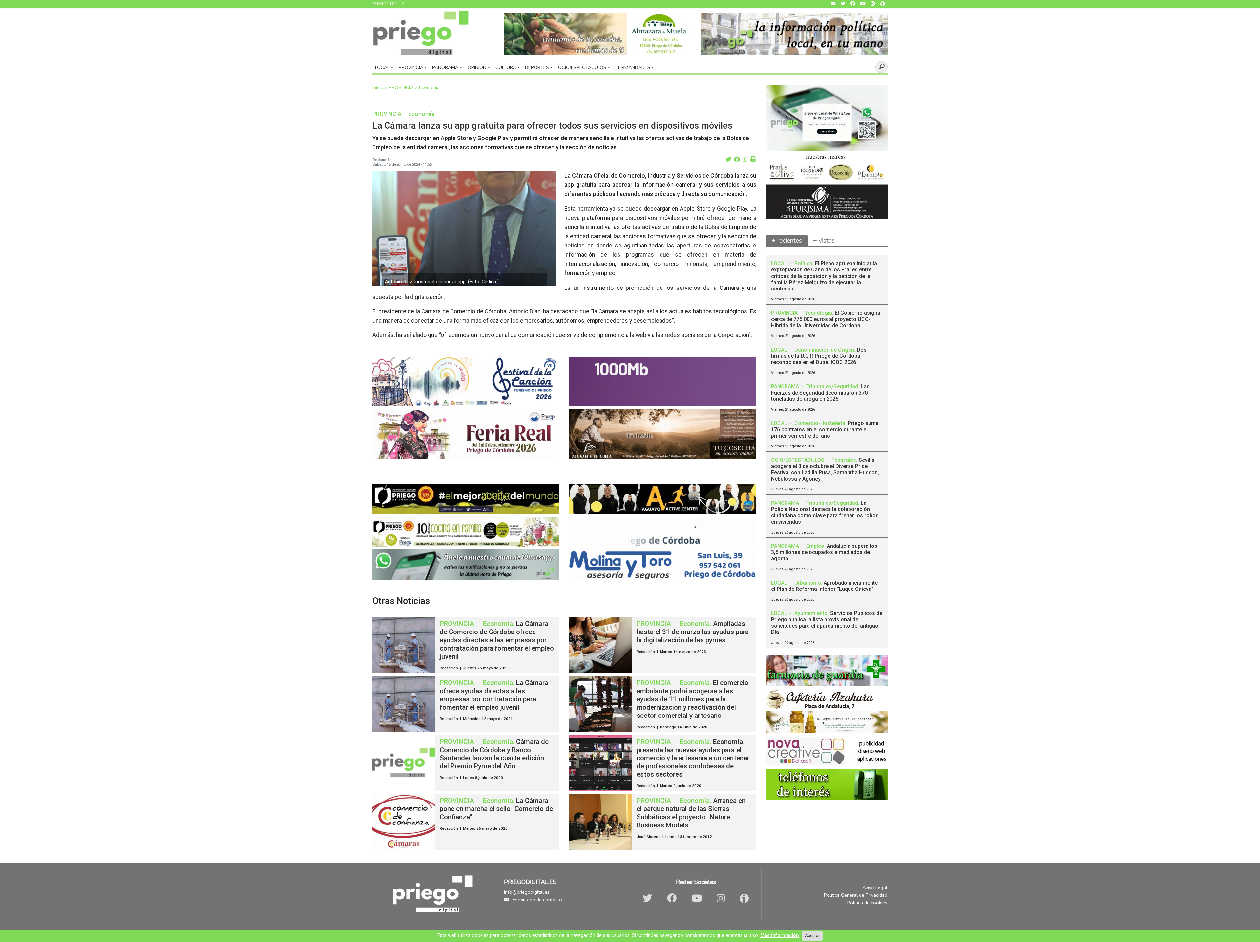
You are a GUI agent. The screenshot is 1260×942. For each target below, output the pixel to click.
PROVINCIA (402, 87)
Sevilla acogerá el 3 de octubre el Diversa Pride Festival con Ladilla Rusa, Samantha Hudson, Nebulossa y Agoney (825, 469)
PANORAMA (785, 386)
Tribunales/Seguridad (832, 386)
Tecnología (818, 313)
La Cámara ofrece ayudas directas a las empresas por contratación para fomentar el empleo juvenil (494, 695)
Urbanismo (807, 583)
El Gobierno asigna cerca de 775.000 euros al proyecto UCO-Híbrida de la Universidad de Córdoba (825, 319)
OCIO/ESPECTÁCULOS (798, 460)
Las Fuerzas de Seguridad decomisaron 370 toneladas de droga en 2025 (820, 392)
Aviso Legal (874, 887)
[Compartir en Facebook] (737, 159)
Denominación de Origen (824, 350)
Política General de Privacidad (855, 895)
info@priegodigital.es (527, 892)
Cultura (505, 67)
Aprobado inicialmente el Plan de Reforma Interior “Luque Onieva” (824, 586)
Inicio (378, 87)
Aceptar (812, 935)
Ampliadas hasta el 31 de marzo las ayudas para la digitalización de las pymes (693, 632)
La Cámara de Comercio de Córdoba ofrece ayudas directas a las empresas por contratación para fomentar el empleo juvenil (497, 640)
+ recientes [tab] (787, 240)
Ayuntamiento (811, 613)
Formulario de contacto (536, 899)
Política (803, 263)
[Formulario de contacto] (833, 4)
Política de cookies (867, 902)
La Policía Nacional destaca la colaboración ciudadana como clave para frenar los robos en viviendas (825, 512)
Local (382, 67)
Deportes (537, 67)
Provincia (411, 67)
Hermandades (633, 67)
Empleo (815, 546)
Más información (779, 935)
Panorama (445, 67)
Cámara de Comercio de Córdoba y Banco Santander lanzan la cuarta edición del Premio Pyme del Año (494, 754)
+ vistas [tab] (824, 240)
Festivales (843, 460)
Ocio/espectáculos (582, 67)
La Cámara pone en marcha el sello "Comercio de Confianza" (496, 809)
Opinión (477, 67)
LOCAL (779, 263)
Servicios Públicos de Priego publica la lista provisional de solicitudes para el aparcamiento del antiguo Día (826, 622)
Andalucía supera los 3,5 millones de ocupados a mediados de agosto (824, 552)
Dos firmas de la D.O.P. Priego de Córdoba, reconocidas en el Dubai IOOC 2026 (819, 356)
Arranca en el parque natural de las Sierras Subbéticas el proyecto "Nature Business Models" (691, 813)
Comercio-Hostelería (819, 423)
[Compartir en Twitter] (728, 159)
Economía (429, 87)
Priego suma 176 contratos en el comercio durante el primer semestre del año (825, 429)
